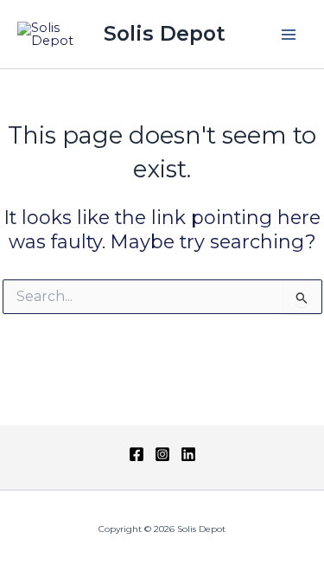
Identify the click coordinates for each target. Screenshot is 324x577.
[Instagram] (162, 454)
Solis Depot (165, 33)
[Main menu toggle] (288, 34)
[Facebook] (136, 454)
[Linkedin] (188, 454)
